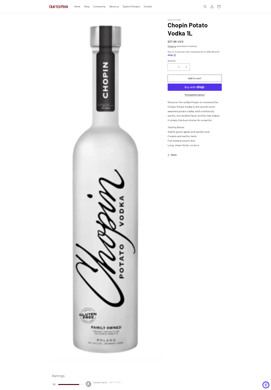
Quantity (172, 60)
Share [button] (174, 155)
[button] (205, 6)
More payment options (195, 95)
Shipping (172, 46)
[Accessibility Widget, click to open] (265, 384)
